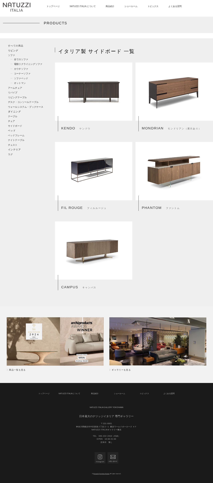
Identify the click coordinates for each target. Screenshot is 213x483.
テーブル (12, 116)
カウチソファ (21, 69)
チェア (11, 121)
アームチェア (15, 88)
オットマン (20, 83)
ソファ (11, 55)
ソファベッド (21, 78)
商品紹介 (110, 6)
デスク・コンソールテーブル (23, 102)
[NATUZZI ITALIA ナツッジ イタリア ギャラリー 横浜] (16, 7)
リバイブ (12, 92)
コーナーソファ (22, 73)
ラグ (10, 154)
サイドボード (15, 126)
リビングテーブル (17, 97)
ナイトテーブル (16, 140)
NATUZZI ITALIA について (83, 6)
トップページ (53, 6)
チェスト (12, 145)
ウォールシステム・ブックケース (25, 107)
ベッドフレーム (16, 135)
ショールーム (131, 6)
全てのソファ (21, 59)
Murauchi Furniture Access (101, 473)
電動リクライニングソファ (28, 64)
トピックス (153, 6)
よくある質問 (175, 6)
